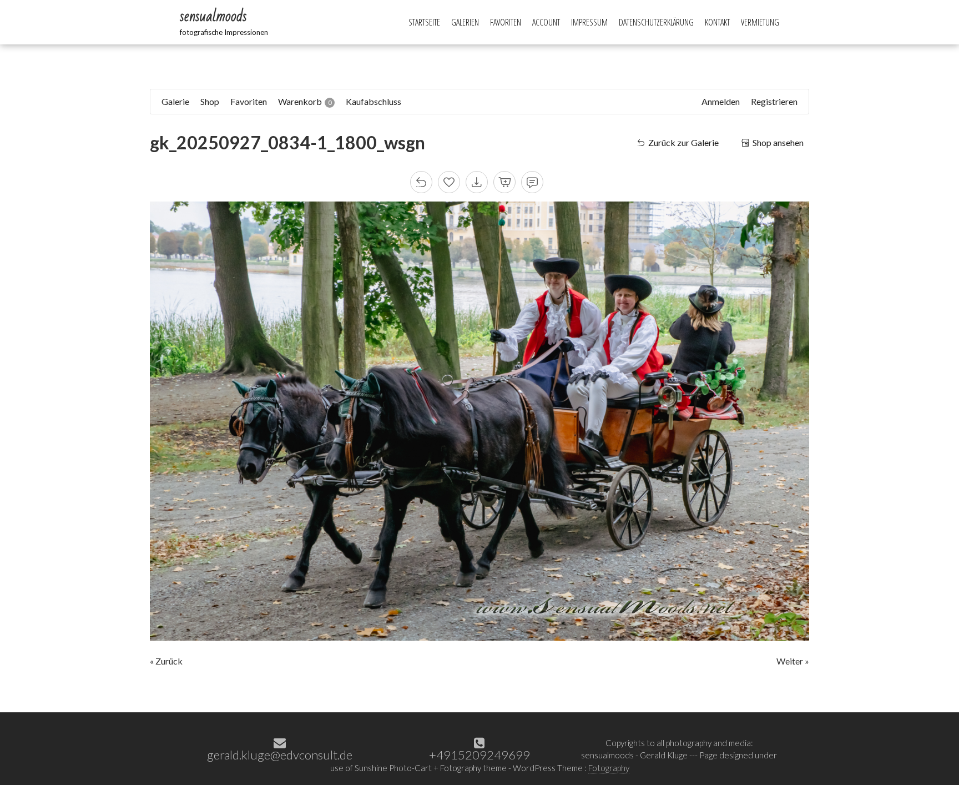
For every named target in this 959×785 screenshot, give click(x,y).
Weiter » (792, 661)
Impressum (589, 22)
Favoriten (505, 22)
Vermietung (760, 22)
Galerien (465, 22)
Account (546, 22)
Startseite (424, 22)
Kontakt (717, 22)
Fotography (608, 768)
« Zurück (166, 661)
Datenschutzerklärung (656, 22)
